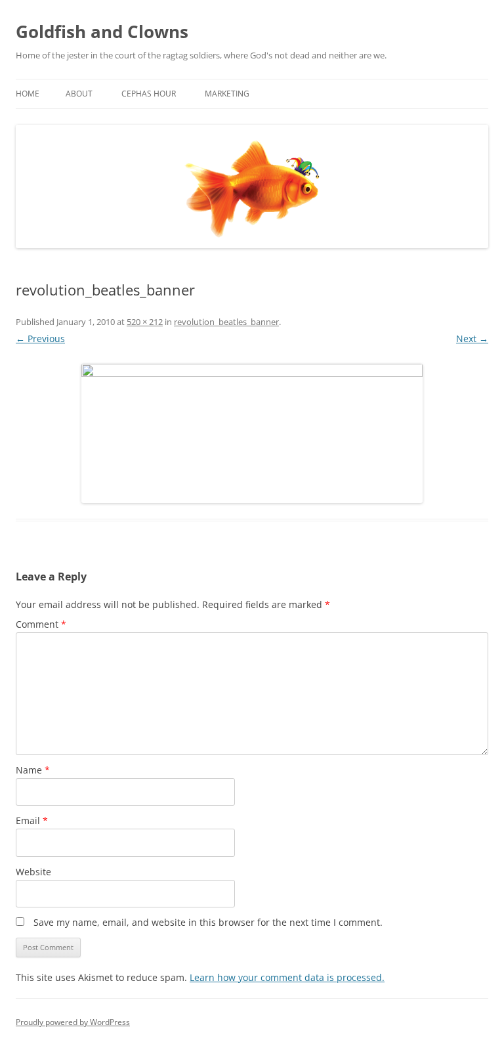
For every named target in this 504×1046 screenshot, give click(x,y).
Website (33, 871)
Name (33, 770)
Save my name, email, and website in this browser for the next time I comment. (208, 922)
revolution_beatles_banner (226, 322)
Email (32, 820)
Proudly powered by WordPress (73, 1022)
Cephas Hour (148, 93)
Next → (472, 338)
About (79, 93)
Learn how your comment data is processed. (287, 977)
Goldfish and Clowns (102, 31)
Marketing (227, 93)
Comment (41, 624)
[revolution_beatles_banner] (252, 433)
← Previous (40, 338)
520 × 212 (145, 322)
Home (27, 93)
